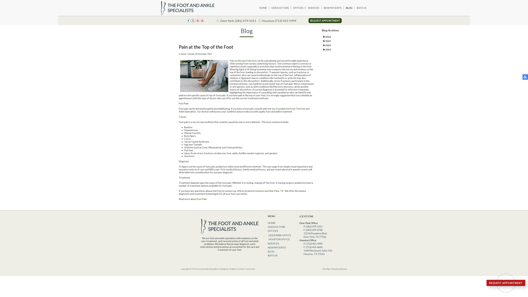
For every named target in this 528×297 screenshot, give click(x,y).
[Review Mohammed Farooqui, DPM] (198, 21)
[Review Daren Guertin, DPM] (202, 21)
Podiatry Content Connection (242, 269)
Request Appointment (325, 20)
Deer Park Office (279, 235)
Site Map (326, 269)
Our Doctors (280, 7)
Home (263, 7)
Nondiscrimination (339, 269)
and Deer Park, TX (274, 190)
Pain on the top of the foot (243, 60)
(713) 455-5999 (285, 21)
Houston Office (279, 239)
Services (313, 7)
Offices (298, 7)
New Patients (333, 7)
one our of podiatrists (278, 108)
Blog (349, 7)
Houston (259, 190)
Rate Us (361, 7)
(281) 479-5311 (245, 21)
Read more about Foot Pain (193, 199)
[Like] (188, 21)
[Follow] (193, 21)
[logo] (187, 8)
